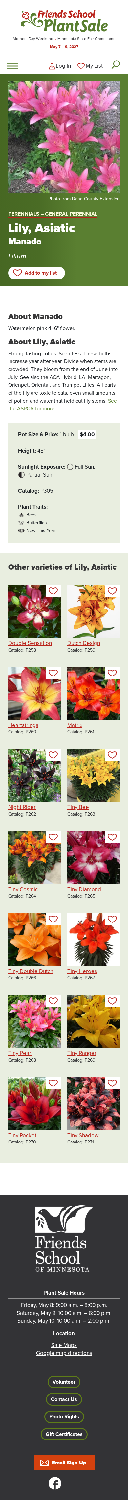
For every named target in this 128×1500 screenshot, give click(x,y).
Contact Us (64, 1399)
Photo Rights (64, 1417)
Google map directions (64, 1353)
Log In (63, 65)
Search (115, 64)
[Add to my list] (53, 591)
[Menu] (12, 66)
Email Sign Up (69, 1463)
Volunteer (64, 1382)
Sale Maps (64, 1345)
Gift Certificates (64, 1434)
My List (94, 65)
